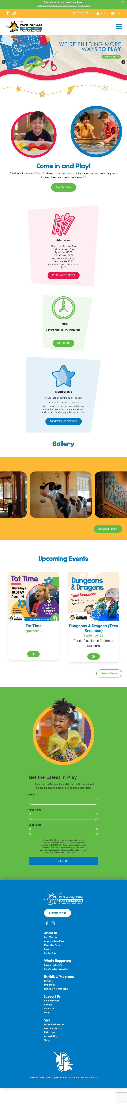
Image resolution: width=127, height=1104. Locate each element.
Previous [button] (4, 62)
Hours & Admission (54, 1024)
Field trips (49, 1032)
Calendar (63, 343)
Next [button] (123, 62)
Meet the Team (52, 945)
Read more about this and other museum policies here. (63, 5)
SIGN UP (63, 861)
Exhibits (48, 981)
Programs (50, 984)
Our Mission (50, 937)
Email (32, 794)
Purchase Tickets (63, 275)
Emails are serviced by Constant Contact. (66, 853)
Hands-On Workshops (56, 988)
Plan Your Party (53, 1028)
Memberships (51, 1000)
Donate (48, 1004)
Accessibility (50, 1036)
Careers (118, 13)
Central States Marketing (83, 1077)
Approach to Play (54, 941)
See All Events (109, 673)
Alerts (103, 13)
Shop (47, 1012)
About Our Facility (107, 528)
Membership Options (63, 421)
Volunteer (49, 1008)
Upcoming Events (53, 965)
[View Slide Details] (63, 63)
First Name (35, 809)
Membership (57, 912)
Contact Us (50, 953)
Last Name (35, 825)
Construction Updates (56, 969)
